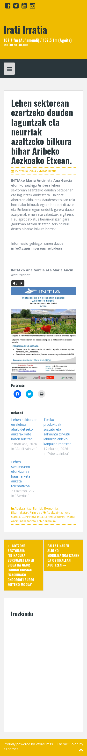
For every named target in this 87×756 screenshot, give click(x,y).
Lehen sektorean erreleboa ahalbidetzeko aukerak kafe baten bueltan (24, 429)
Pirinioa (35, 513)
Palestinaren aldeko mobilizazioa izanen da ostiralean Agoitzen (63, 555)
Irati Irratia (25, 29)
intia (40, 517)
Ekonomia (51, 508)
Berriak (38, 508)
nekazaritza (28, 521)
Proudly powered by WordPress (28, 744)
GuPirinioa (29, 517)
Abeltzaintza (22, 508)
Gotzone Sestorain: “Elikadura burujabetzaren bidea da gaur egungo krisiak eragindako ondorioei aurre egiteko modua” (21, 565)
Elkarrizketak (19, 513)
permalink (49, 521)
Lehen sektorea (54, 517)
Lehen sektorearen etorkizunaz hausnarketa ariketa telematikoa (20, 473)
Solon (74, 744)
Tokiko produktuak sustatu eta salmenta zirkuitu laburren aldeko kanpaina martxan (58, 431)
